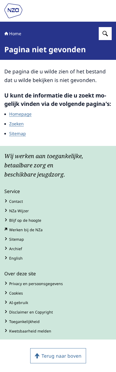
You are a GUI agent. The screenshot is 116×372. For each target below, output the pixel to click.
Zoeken (16, 124)
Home (15, 34)
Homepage (20, 114)
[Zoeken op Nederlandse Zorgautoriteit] (105, 33)
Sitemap (17, 133)
